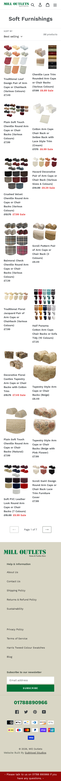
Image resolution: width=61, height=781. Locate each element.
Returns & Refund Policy (22, 599)
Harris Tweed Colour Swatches (26, 647)
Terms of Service (17, 638)
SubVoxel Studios (35, 752)
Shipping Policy (16, 590)
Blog (9, 656)
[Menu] (55, 5)
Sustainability (15, 608)
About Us (12, 572)
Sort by (8, 31)
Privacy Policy (15, 629)
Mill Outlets (35, 748)
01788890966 (30, 702)
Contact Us (13, 581)
